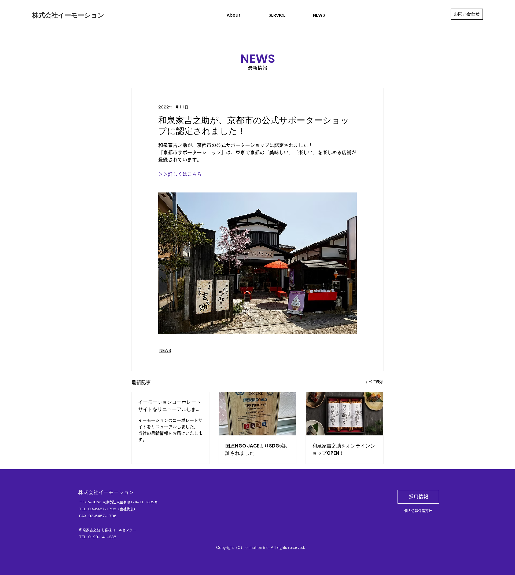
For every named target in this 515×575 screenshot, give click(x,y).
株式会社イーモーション (68, 15)
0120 (93, 537)
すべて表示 (374, 382)
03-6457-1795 (102, 509)
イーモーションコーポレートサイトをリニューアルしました (169, 406)
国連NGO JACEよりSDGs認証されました (256, 449)
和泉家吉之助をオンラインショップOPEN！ (343, 449)
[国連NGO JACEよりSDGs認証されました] (257, 413)
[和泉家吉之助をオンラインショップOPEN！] (344, 413)
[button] (277, 15)
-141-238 (107, 537)
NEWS (165, 350)
